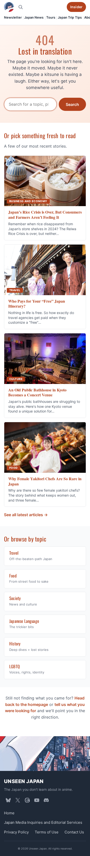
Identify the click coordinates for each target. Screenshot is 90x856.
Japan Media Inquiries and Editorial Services (43, 822)
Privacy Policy (16, 832)
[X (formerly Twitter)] (18, 800)
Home (9, 813)
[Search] (20, 6)
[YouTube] (36, 800)
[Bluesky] (8, 800)
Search (72, 104)
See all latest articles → (26, 514)
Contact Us (74, 832)
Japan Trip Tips (70, 17)
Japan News (34, 17)
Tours (51, 17)
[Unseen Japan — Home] (9, 7)
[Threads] (27, 800)
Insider (76, 7)
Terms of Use (46, 832)
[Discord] (46, 800)
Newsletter (13, 17)
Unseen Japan (24, 781)
